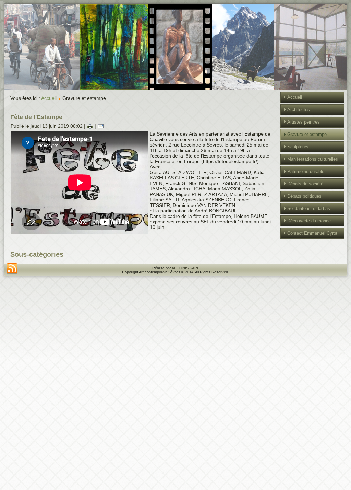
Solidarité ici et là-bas (308, 208)
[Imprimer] (90, 126)
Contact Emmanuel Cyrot (312, 233)
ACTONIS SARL (185, 268)
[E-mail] (100, 126)
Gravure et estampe (307, 134)
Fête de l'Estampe (36, 117)
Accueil (49, 98)
